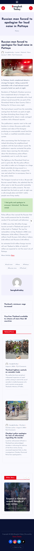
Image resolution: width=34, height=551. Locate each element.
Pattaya (26, 264)
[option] (17, 496)
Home (17, 31)
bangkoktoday (9, 52)
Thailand (23, 268)
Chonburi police (10, 427)
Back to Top (17, 547)
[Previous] (25, 477)
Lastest (17, 52)
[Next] (28, 477)
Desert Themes (17, 536)
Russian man (13, 268)
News (29, 52)
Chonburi (22, 425)
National (23, 52)
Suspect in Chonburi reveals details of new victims (16, 501)
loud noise (9, 264)
